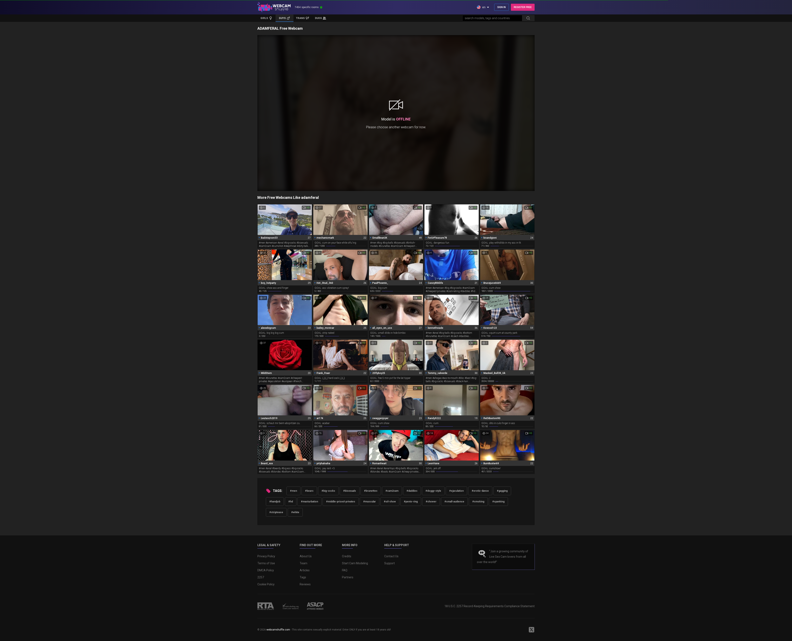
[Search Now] (528, 18)
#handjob (274, 501)
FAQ (344, 570)
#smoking (478, 501)
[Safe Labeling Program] (290, 606)
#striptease (276, 512)
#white (295, 512)
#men (293, 490)
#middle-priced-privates (340, 501)
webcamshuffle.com (278, 629)
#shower (431, 501)
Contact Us (391, 556)
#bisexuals (349, 490)
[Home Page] (274, 7)
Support (389, 563)
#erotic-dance (480, 490)
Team (303, 563)
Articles (305, 570)
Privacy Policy (266, 556)
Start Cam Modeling (355, 563)
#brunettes (370, 490)
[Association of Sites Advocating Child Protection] (315, 606)
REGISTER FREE (523, 7)
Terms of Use (266, 563)
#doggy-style (433, 490)
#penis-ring (411, 501)
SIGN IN (501, 7)
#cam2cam (391, 490)
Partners (347, 577)
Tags (303, 577)
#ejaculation (456, 490)
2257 (260, 577)
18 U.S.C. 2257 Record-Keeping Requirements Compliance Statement (489, 606)
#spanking (498, 501)
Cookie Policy (266, 584)
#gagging (502, 490)
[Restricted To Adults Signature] (265, 606)
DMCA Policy (265, 570)
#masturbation (309, 501)
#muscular (369, 501)
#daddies (412, 490)
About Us (306, 556)
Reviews (305, 584)
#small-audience (454, 501)
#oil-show (390, 501)
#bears (309, 490)
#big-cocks (328, 490)
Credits (346, 556)
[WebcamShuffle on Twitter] (531, 630)
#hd (290, 501)
